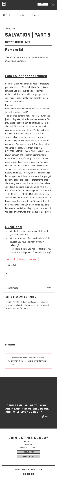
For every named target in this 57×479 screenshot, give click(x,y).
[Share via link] (6, 273)
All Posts (7, 15)
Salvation (33, 259)
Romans (22, 259)
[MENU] (53, 4)
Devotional (11, 259)
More (33, 15)
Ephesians (21, 15)
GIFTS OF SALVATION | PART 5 (21, 297)
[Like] (24, 474)
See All (49, 287)
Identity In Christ (11, 265)
